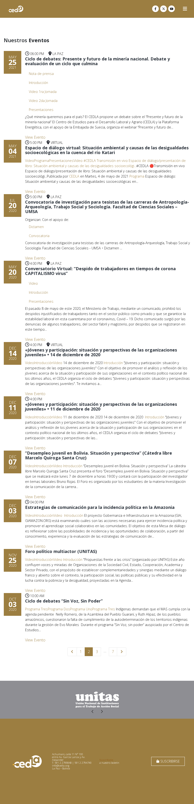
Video (78, 160)
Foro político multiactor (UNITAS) (61, 551)
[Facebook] (155, 8)
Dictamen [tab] (36, 226)
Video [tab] (29, 160)
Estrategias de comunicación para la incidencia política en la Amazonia (100, 507)
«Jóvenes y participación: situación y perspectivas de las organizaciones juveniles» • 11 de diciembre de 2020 (101, 406)
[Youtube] (171, 8)
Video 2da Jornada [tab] (43, 100)
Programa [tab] (41, 160)
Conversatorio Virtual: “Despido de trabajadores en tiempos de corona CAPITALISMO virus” (100, 271)
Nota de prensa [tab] (41, 73)
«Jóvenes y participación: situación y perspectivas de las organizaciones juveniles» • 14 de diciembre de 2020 (101, 352)
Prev (72, 651)
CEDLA (74, 176)
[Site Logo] (15, 9)
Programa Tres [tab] (36, 609)
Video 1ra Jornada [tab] (43, 91)
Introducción (113, 363)
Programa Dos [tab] (59, 609)
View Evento (35, 137)
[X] (163, 8)
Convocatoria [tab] (39, 235)
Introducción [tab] (38, 82)
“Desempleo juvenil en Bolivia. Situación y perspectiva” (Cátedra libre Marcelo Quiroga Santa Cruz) (98, 455)
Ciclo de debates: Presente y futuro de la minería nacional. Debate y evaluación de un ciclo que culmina (97, 61)
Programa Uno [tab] (81, 609)
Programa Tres (103, 609)
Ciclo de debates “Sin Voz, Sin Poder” (64, 601)
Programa (136, 176)
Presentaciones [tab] (41, 109)
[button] (185, 9)
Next (121, 651)
